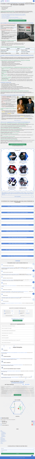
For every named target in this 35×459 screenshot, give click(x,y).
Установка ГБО (11, 174)
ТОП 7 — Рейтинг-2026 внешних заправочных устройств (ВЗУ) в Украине (17, 249)
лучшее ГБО (30, 267)
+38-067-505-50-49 (4, 423)
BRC (19, 268)
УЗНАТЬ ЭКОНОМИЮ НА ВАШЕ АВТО (17, 320)
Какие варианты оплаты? (5, 335)
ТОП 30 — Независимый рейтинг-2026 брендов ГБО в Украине (18, 206)
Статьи (1, 442)
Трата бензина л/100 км (8, 313)
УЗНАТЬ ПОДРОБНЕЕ (17, 196)
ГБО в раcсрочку (3, 438)
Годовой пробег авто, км (22, 313)
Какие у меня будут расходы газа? (6, 342)
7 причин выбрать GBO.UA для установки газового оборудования (10, 17)
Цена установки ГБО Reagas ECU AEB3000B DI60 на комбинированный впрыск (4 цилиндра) (13, 14)
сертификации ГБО (11, 189)
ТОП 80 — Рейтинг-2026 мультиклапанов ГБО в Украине (18, 243)
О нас (1, 430)
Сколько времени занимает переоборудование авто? (9, 330)
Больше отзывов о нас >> (17, 120)
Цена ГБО (2, 437)
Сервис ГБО (2, 431)
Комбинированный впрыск (9, 315)
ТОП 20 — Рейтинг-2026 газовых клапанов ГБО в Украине (17, 237)
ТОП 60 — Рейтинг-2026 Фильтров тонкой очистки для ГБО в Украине (17, 231)
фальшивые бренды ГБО (11, 267)
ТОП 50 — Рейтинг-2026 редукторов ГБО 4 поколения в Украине (17, 212)
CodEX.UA (24, 457)
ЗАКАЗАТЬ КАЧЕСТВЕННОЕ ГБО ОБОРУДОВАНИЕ (17, 144)
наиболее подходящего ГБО (11, 162)
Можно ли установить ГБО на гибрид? (6, 328)
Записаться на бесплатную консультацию (17, 20)
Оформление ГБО (3, 436)
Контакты (2, 443)
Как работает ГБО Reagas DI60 (5, 16)
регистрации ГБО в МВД (12, 188)
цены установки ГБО (24, 162)
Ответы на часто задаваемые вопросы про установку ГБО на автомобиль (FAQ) (12, 18)
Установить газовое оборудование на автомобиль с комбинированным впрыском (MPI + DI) (14, 15)
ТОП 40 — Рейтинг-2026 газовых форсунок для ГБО (17, 218)
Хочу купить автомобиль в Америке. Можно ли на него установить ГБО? (11, 340)
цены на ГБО (28, 268)
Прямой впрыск (22, 315)
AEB (22, 268)
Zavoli (20, 268)
